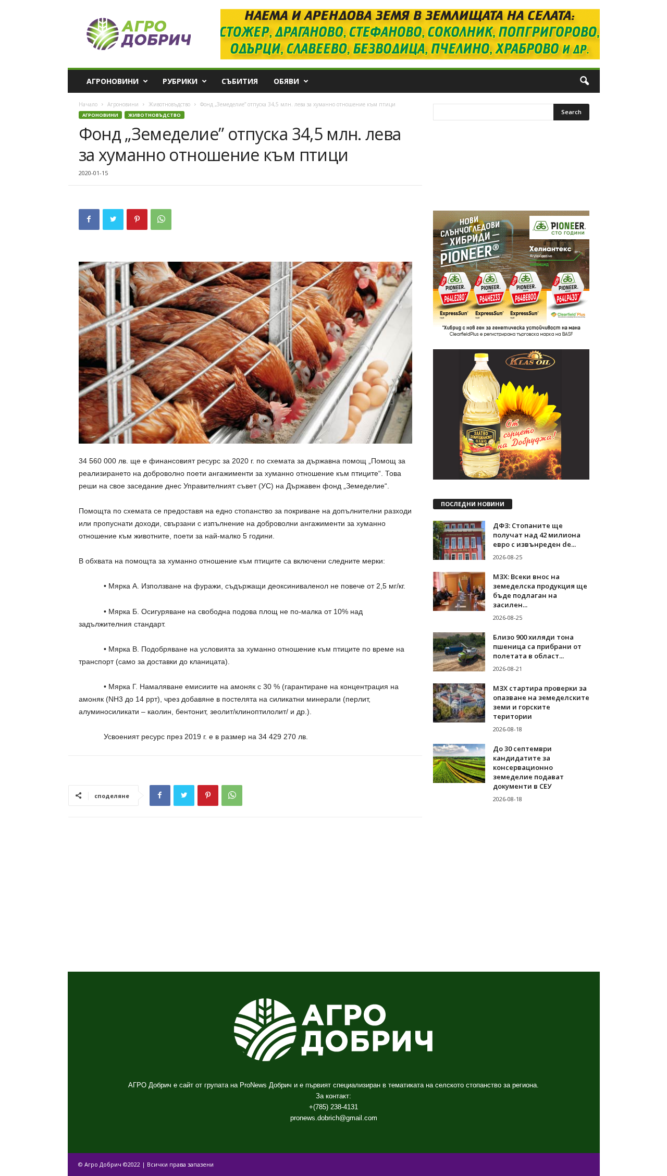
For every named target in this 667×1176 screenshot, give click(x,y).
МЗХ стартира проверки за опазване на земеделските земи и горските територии (541, 702)
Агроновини (113, 81)
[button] (584, 81)
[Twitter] (113, 219)
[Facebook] (89, 219)
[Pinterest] (137, 219)
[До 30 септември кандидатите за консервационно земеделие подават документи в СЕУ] (459, 763)
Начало (88, 104)
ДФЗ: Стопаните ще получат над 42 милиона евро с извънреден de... (536, 535)
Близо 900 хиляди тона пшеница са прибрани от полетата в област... (537, 646)
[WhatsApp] (161, 219)
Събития (239, 81)
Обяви (286, 81)
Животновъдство (169, 104)
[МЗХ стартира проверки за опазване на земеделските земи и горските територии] (459, 702)
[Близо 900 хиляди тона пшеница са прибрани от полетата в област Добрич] (459, 651)
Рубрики (180, 81)
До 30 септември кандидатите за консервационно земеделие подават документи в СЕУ (528, 767)
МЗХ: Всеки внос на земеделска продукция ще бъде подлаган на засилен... (540, 590)
